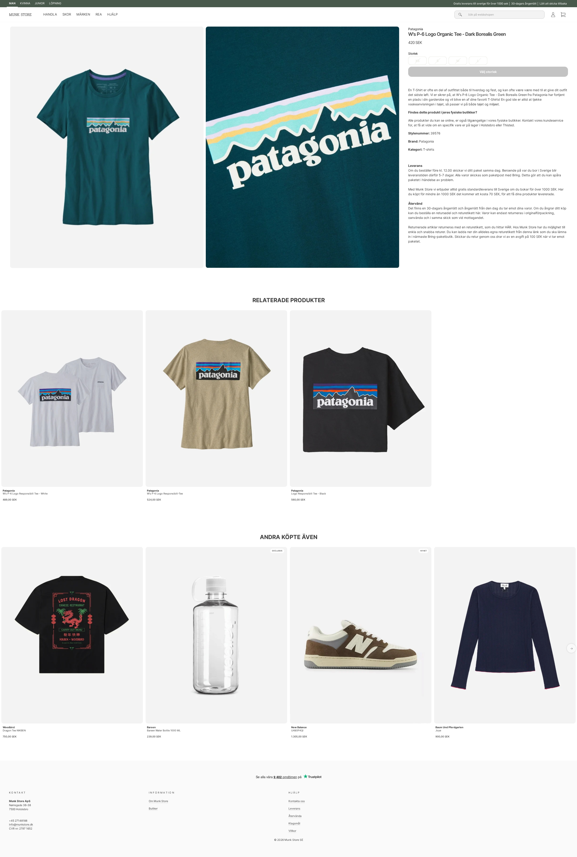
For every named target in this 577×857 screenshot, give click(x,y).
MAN (12, 3)
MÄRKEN (83, 14)
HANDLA (50, 14)
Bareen (151, 727)
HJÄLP (112, 14)
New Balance (299, 727)
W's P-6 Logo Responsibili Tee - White (25, 493)
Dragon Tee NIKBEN (14, 730)
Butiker (153, 808)
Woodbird (9, 727)
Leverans (294, 808)
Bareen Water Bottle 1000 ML (164, 730)
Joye (438, 730)
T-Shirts (493, 100)
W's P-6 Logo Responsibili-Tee (165, 493)
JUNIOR (40, 3)
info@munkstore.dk (21, 824)
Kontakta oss (296, 801)
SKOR (66, 14)
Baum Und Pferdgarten (449, 727)
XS (417, 61)
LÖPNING (55, 3)
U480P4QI (297, 730)
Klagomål (294, 823)
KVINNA (25, 3)
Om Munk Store (158, 801)
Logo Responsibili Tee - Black (308, 493)
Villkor (292, 830)
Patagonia (415, 29)
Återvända (295, 816)
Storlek (413, 54)
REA (99, 14)
